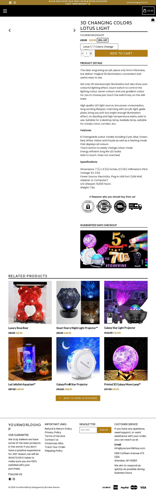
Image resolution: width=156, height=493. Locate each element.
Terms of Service (55, 436)
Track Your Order (55, 447)
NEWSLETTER (87, 424)
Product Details (91, 63)
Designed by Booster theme (46, 487)
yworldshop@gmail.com (137, 2)
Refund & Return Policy (58, 428)
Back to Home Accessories (80, 398)
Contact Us (51, 439)
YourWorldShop (24, 427)
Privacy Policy (53, 432)
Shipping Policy (54, 450)
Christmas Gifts (54, 443)
